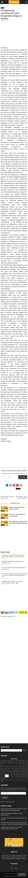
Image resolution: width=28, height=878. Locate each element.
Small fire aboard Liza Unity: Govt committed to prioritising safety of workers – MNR (12, 582)
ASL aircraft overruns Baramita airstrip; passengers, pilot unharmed (14, 568)
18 (6, 773)
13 (14, 770)
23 (25, 773)
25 (6, 776)
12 (10, 770)
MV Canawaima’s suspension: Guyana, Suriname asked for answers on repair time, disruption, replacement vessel (14, 575)
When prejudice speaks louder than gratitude (21, 497)
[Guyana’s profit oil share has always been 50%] (4, 509)
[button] (26, 2)
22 (21, 773)
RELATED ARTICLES (5, 503)
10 (3, 770)
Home (4, 873)
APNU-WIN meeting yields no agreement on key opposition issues (12, 562)
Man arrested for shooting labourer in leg (7, 497)
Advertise (9, 873)
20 (14, 773)
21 (18, 773)
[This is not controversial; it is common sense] (4, 516)
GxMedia (15, 876)
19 (10, 773)
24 (3, 776)
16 (25, 770)
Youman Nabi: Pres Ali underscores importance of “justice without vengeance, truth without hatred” (13, 556)
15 (21, 770)
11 (6, 770)
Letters (2, 7)
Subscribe (22, 477)
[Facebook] (12, 868)
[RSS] (16, 868)
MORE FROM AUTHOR (15, 503)
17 (3, 773)
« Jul (2, 781)
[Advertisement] (14, 34)
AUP (13, 873)
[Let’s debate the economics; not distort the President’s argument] (4, 523)
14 (18, 770)
